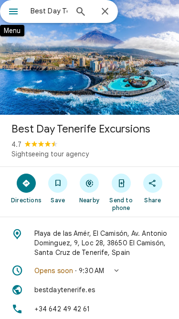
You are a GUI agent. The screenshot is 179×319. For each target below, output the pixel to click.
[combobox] (49, 11)
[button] (89, 270)
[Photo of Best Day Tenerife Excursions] (89, 57)
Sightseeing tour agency (50, 154)
